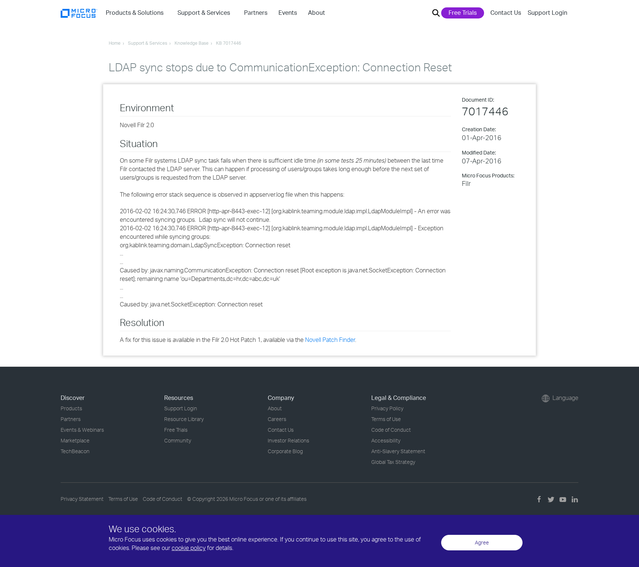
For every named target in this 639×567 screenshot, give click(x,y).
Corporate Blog (285, 451)
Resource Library (184, 419)
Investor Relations (288, 440)
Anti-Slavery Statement (398, 451)
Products (71, 408)
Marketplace (75, 440)
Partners (71, 419)
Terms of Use (386, 419)
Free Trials (463, 12)
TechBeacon (75, 451)
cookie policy (189, 547)
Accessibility (385, 440)
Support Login (547, 12)
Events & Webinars (82, 430)
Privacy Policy (387, 408)
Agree (482, 542)
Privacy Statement (82, 499)
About (275, 408)
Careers (277, 419)
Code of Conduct (391, 430)
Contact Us (505, 12)
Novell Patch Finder (330, 339)
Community (177, 440)
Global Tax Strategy (393, 462)
